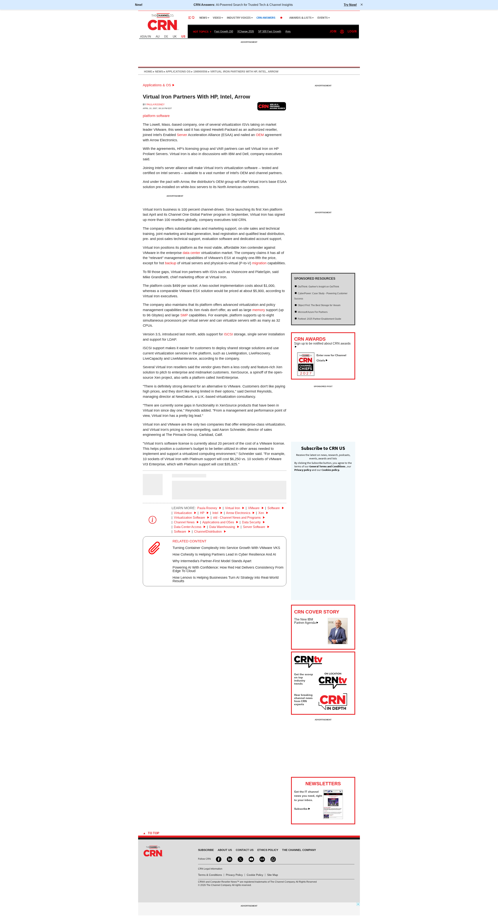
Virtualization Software (190, 517)
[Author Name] (153, 493)
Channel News (184, 522)
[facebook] (218, 859)
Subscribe (301, 808)
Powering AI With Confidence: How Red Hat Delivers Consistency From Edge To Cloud (228, 569)
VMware (254, 508)
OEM (260, 135)
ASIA (143, 36)
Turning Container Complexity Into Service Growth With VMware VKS (226, 548)
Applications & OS (157, 85)
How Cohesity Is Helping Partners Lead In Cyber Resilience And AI (224, 554)
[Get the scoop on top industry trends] (333, 681)
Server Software (254, 527)
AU (158, 36)
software (163, 116)
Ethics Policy (267, 850)
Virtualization (183, 513)
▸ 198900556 (198, 71)
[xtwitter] (240, 859)
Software (274, 508)
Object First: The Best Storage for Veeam (319, 305)
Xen (261, 513)
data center (191, 253)
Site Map (272, 874)
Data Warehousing (222, 527)
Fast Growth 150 (223, 31)
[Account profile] (342, 32)
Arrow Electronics (238, 513)
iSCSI (228, 334)
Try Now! (350, 4)
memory (258, 310)
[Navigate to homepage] (162, 31)
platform (149, 116)
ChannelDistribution (208, 531)
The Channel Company (299, 850)
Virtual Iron (233, 508)
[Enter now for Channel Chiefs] (307, 374)
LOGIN (352, 31)
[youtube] (251, 859)
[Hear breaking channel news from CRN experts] (333, 701)
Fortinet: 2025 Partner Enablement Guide (319, 319)
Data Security (251, 522)
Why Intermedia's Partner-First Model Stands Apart (212, 561)
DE (166, 36)
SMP (184, 315)
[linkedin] (229, 859)
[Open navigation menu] (191, 17)
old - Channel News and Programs (237, 517)
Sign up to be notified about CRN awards (322, 343)
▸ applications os (176, 71)
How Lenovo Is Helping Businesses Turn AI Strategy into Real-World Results (226, 579)
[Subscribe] (333, 818)
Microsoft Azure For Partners (313, 312)
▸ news (157, 71)
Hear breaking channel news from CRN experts (303, 699)
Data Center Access (188, 527)
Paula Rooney (155, 104)
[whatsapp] (272, 859)
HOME (148, 71)
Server (182, 135)
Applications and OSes (218, 522)
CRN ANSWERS (265, 17)
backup (170, 263)
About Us (225, 850)
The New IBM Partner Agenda (305, 621)
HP (202, 513)
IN (149, 36)
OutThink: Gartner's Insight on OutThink (318, 286)
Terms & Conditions (210, 874)
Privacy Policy (234, 874)
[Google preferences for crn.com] (271, 106)
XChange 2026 (245, 31)
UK (175, 36)
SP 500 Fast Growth (269, 31)
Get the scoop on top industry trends (303, 679)
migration (259, 263)
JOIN (333, 31)
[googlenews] (262, 859)
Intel (215, 513)
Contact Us (244, 850)
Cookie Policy (255, 874)
